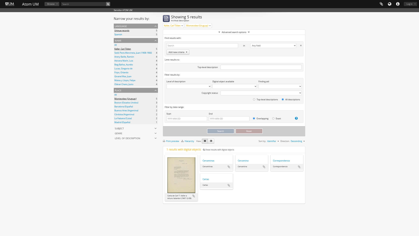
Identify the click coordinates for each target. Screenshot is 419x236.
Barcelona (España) (123, 106)
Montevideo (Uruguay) (125, 98)
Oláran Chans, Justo (123, 84)
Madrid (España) (122, 122)
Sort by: (262, 141)
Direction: (285, 141)
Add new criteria (176, 52)
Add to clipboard (193, 196)
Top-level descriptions (267, 99)
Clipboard (381, 4)
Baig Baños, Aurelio (123, 64)
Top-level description (208, 67)
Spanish (118, 34)
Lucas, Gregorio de (123, 68)
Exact (278, 118)
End (211, 113)
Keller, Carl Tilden (122, 48)
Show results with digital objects (219, 149)
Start (168, 113)
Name (118, 40)
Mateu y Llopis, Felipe (124, 80)
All (115, 44)
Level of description (127, 138)
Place (118, 90)
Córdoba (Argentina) (124, 114)
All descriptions (292, 99)
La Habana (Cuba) (123, 118)
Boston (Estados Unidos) (126, 102)
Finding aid (263, 81)
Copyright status (210, 92)
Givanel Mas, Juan (122, 76)
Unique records (121, 30)
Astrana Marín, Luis (123, 60)
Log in (409, 3)
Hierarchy (189, 141)
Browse (51, 3)
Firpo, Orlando (121, 72)
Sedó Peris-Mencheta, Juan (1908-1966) (133, 52)
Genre (118, 133)
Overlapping (262, 118)
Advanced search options (234, 32)
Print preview (172, 141)
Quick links (398, 4)
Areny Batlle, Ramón (124, 56)
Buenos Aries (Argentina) (126, 110)
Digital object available (223, 81)
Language (389, 4)
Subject (119, 128)
